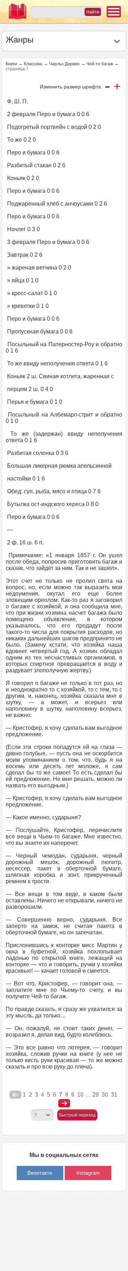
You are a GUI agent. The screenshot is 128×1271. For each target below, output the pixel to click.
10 (80, 1095)
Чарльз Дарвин (64, 63)
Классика (33, 63)
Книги (11, 63)
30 (105, 1095)
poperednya (15, 1095)
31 (114, 1095)
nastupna (64, 1103)
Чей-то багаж (99, 63)
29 (95, 1095)
